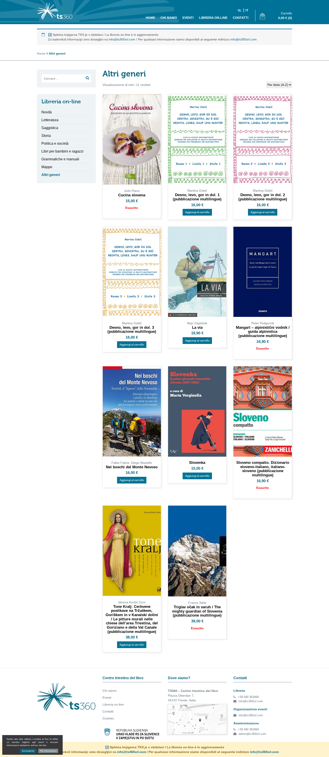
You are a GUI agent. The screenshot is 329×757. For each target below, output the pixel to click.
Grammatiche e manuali (60, 159)
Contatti (240, 17)
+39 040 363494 (248, 697)
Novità (46, 112)
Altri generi (50, 175)
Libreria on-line (213, 17)
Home (150, 17)
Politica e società (54, 143)
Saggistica (49, 128)
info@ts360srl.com (122, 39)
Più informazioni (48, 751)
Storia (46, 136)
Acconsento (28, 751)
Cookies (108, 718)
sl (240, 10)
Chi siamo (168, 17)
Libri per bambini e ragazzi (62, 151)
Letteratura (49, 120)
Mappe (46, 167)
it (247, 10)
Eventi (188, 17)
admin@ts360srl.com (252, 734)
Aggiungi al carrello (197, 212)
